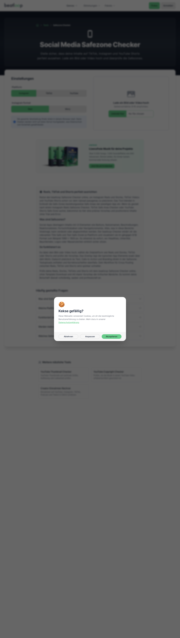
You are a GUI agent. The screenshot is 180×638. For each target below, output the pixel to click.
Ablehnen (68, 336)
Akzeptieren (111, 336)
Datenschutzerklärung (68, 322)
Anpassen (90, 336)
